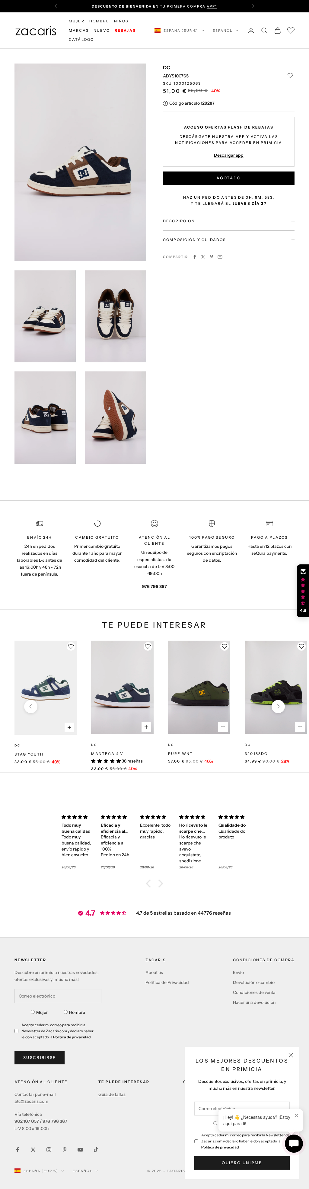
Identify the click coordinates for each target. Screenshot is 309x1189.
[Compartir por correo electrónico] (220, 256)
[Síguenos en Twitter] (33, 1150)
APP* (212, 6)
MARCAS (79, 30)
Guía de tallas (112, 1094)
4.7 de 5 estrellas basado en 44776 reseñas (183, 913)
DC (166, 67)
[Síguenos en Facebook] (17, 1150)
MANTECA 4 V (107, 753)
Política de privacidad (220, 1147)
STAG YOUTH (29, 754)
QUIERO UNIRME (242, 1162)
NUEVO (102, 30)
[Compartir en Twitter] (203, 256)
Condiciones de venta (254, 992)
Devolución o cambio (254, 982)
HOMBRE (99, 21)
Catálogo (81, 39)
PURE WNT (180, 753)
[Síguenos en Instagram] (49, 1150)
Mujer (42, 1012)
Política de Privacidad (167, 982)
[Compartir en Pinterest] (211, 256)
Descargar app (229, 155)
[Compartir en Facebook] (194, 256)
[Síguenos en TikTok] (96, 1150)
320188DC (256, 753)
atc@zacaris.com (31, 1101)
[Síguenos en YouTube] (80, 1150)
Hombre (77, 1012)
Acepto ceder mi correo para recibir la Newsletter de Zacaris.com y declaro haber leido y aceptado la (245, 1141)
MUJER (76, 21)
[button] (150, 883)
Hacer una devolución (254, 1002)
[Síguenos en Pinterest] (65, 1150)
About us (154, 972)
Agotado (228, 177)
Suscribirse (39, 1057)
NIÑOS (121, 21)
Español (222, 30)
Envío (238, 972)
